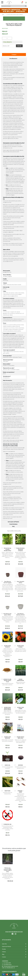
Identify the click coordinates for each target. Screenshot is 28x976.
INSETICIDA (7, 790)
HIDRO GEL (7, 765)
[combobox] (12, 6)
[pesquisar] (25, 6)
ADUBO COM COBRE (20, 708)
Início (3, 14)
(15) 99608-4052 (7, 964)
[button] (14, 17)
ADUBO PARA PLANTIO (7, 646)
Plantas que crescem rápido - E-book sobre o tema (7, 869)
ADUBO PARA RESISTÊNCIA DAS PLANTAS (7, 709)
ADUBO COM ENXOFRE (7, 737)
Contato (4, 957)
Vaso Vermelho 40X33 (20, 582)
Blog (3, 954)
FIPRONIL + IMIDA (20, 791)
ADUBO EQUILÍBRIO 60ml (20, 737)
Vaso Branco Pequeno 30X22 (7, 614)
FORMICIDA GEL (7, 824)
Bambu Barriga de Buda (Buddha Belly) (7, 549)
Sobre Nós (4, 943)
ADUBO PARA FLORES (20, 646)
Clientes (4, 951)
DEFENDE (20, 765)
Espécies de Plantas (6, 946)
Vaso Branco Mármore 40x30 (20, 614)
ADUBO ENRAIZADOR (20, 680)
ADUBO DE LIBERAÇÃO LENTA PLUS (7, 680)
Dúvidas (4, 949)
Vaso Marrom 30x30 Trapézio (7, 582)
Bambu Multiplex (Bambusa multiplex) (20, 549)
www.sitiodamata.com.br (13, 500)
